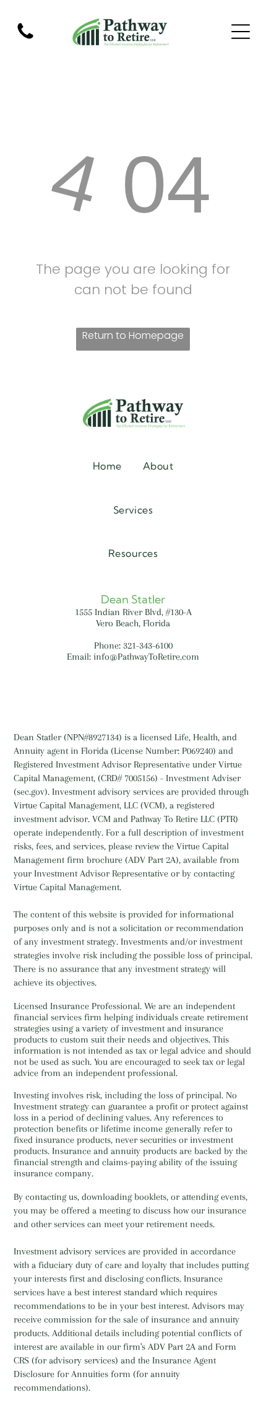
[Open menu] (240, 31)
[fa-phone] (25, 38)
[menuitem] (107, 466)
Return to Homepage (133, 335)
